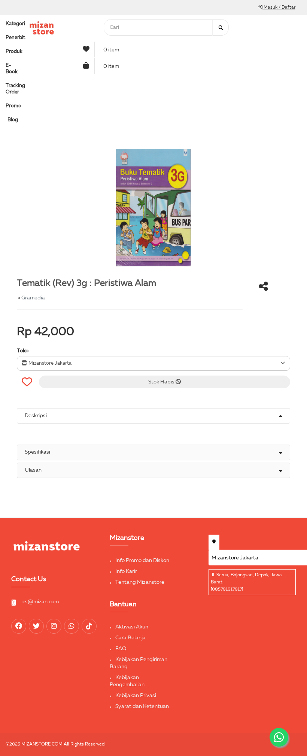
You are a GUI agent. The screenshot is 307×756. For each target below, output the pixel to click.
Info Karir (126, 571)
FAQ (121, 648)
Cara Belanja (130, 637)
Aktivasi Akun (131, 627)
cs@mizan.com (40, 601)
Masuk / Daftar (278, 7)
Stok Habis (162, 382)
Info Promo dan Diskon (142, 560)
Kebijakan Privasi (135, 695)
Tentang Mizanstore (139, 582)
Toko (22, 350)
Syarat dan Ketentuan (142, 706)
